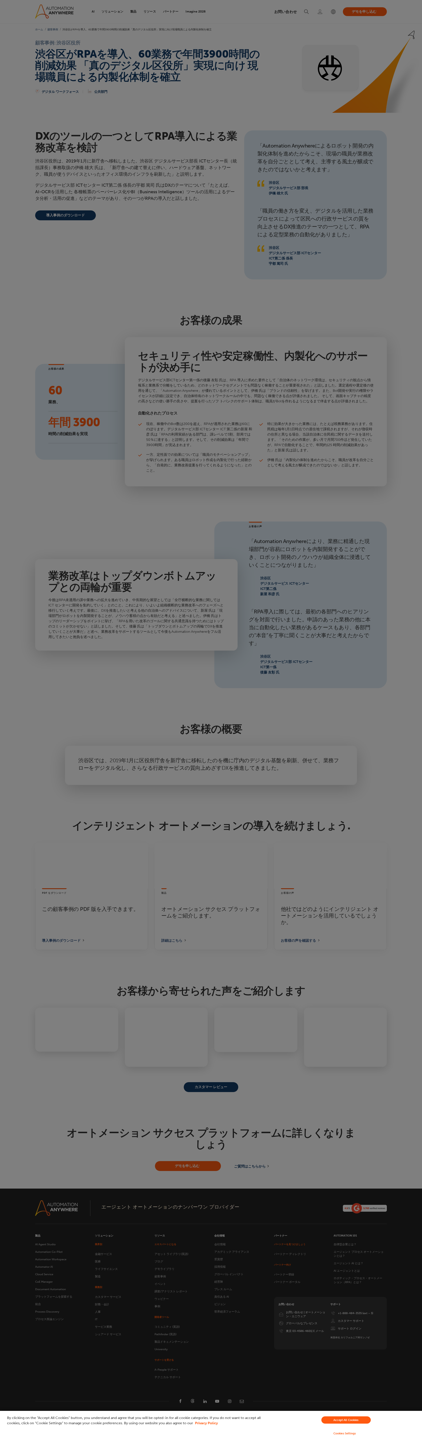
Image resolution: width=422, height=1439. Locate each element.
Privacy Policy (206, 1423)
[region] (211, 1425)
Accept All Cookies (345, 1420)
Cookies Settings (344, 1433)
